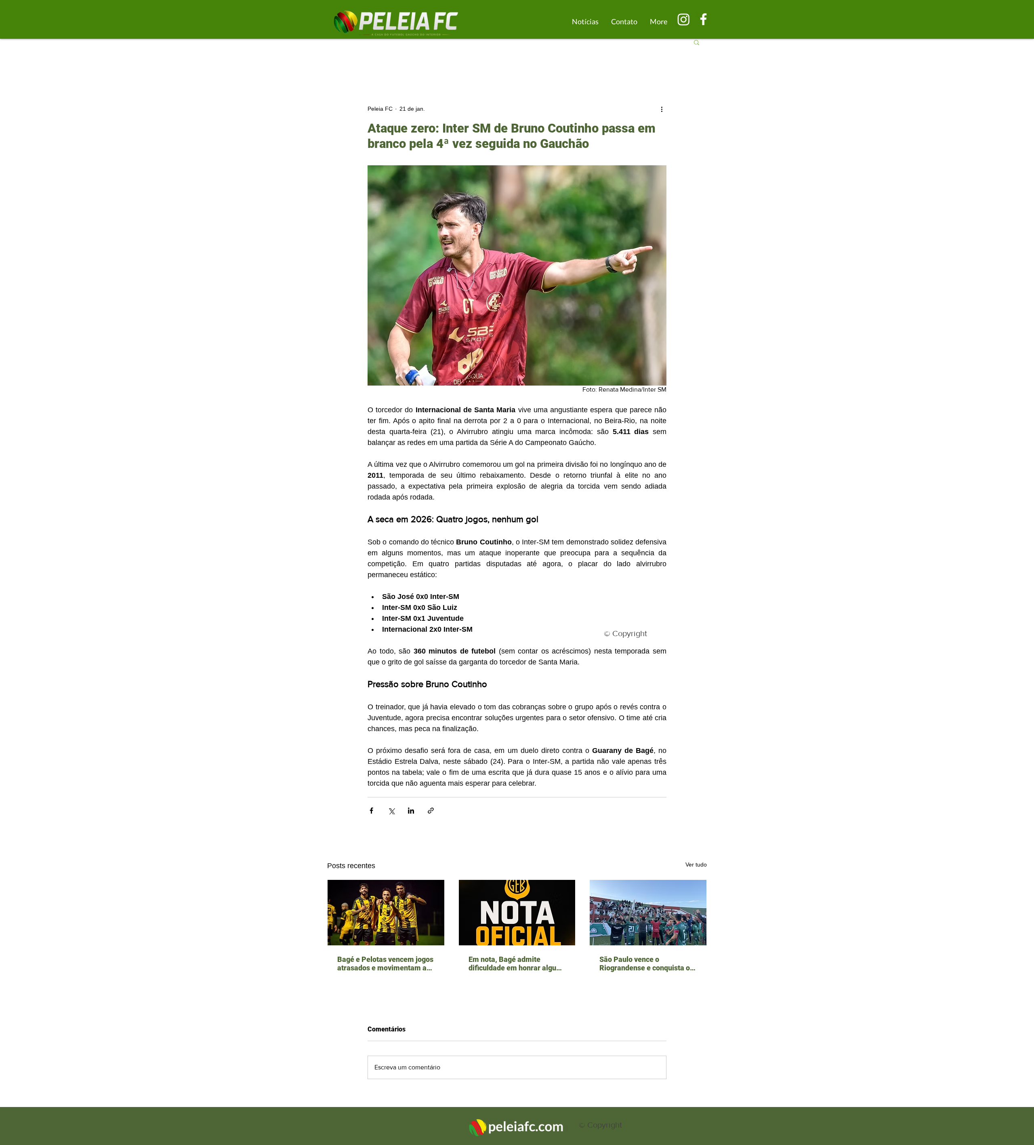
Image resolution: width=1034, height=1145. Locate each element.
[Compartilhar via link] (431, 810)
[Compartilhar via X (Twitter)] (391, 810)
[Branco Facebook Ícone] (703, 19)
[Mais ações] (661, 109)
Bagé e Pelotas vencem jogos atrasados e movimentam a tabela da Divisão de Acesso (385, 963)
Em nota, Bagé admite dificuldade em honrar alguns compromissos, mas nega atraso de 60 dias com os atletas (516, 963)
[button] (696, 42)
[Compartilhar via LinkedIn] (411, 810)
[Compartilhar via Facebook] (371, 810)
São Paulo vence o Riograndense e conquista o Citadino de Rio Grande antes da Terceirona (646, 963)
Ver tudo (696, 864)
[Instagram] (683, 19)
